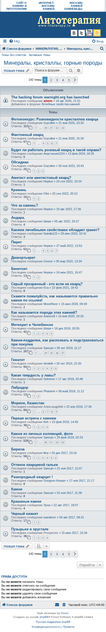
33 (62, 128)
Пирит (16, 242)
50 (45, 442)
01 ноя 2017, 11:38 (69, 492)
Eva (46, 287)
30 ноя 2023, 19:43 (71, 165)
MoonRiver (50, 304)
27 (62, 353)
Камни (16, 489)
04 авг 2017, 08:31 (71, 517)
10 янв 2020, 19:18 (70, 316)
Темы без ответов (13, 55)
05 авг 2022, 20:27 (66, 221)
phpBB (44, 616)
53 (62, 442)
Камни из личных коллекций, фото (42, 434)
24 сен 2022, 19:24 (69, 181)
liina (45, 452)
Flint (46, 193)
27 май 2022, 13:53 (69, 245)
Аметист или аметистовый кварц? (41, 178)
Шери (47, 221)
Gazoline (49, 122)
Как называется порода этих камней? (44, 312)
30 (45, 128)
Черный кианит (24, 514)
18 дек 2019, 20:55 (66, 328)
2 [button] (51, 79)
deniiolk (48, 363)
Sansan (48, 348)
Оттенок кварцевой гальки (34, 465)
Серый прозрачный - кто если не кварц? (47, 284)
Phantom (49, 391)
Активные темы (39, 55)
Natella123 (50, 233)
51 (51, 442)
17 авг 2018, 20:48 (70, 379)
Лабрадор (19, 387)
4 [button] (63, 79)
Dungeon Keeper (54, 480)
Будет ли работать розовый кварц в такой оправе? (56, 150)
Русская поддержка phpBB (53, 621)
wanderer (49, 517)
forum (64, 613)
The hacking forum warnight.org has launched (50, 97)
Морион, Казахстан (27, 403)
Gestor (48, 261)
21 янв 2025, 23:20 (71, 122)
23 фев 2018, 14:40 (65, 422)
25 (51, 353)
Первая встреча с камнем (33, 418)
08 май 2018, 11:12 (71, 391)
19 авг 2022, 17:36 (68, 209)
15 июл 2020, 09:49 (74, 304)
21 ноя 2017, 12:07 (69, 468)
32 (57, 128)
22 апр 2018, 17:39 (79, 406)
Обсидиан (20, 162)
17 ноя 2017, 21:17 (81, 480)
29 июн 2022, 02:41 (73, 233)
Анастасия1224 (54, 153)
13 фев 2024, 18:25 (81, 153)
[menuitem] (14, 41)
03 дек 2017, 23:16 (64, 452)
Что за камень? (24, 205)
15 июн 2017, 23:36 (74, 532)
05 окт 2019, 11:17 (69, 348)
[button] (75, 80)
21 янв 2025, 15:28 (71, 138)
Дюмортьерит (23, 258)
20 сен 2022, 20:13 (64, 193)
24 (45, 353)
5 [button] (69, 79)
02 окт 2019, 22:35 (69, 363)
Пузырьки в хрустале (29, 529)
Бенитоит (19, 269)
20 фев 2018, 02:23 (70, 437)
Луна (46, 505)
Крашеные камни (26, 501)
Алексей (49, 316)
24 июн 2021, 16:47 (69, 272)
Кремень (18, 190)
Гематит (18, 360)
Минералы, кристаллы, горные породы (53, 63)
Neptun (48, 181)
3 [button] (57, 79)
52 (57, 442)
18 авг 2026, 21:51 (68, 100)
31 (51, 128)
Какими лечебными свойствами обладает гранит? (55, 230)
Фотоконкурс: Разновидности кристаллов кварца (54, 119)
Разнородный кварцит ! (32, 477)
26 (57, 353)
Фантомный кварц (27, 135)
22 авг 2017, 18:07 (66, 505)
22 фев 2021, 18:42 (65, 287)
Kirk (46, 422)
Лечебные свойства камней (60, 104)
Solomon (49, 379)
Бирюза (17, 449)
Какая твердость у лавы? (33, 375)
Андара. (18, 218)
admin (47, 100)
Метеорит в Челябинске (32, 325)
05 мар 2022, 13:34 (69, 261)
